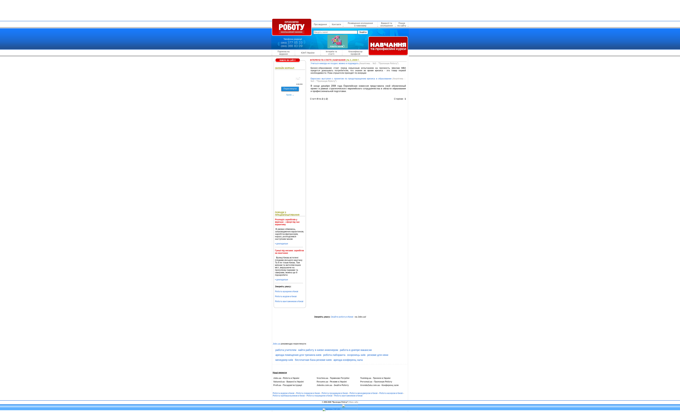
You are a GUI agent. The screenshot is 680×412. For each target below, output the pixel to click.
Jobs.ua (276, 344)
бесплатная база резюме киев (313, 359)
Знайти (363, 32)
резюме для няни (377, 354)
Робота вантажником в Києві (289, 301)
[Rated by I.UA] (350, 409)
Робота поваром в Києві (308, 393)
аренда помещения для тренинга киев (298, 354)
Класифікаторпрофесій (355, 52)
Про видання (320, 24)
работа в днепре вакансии (356, 349)
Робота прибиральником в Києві (289, 395)
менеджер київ (284, 359)
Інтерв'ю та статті (331, 52)
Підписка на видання (283, 52)
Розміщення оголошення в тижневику (360, 24)
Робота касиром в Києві (391, 393)
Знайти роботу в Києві (342, 317)
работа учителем (285, 349)
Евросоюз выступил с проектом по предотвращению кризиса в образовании (351, 78)
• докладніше (281, 243)
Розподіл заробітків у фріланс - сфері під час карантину (287, 222)
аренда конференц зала (348, 359)
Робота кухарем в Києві (286, 291)
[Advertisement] (340, 10)
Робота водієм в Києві (286, 296)
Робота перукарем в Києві (319, 395)
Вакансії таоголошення (386, 24)
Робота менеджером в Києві (364, 393)
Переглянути (290, 89)
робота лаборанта (334, 354)
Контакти (336, 24)
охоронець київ (356, 354)
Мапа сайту (353, 402)
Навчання (339, 60)
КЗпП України (307, 53)
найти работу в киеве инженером (318, 349)
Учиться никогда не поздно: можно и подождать (335, 63)
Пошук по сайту (401, 24)
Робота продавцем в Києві (335, 393)
